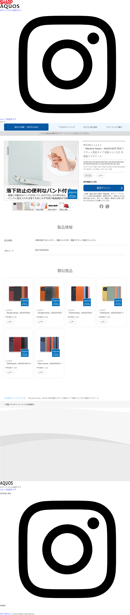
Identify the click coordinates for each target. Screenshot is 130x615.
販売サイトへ (104, 188)
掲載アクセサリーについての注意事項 (20, 404)
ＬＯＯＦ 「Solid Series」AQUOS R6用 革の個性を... (18, 363)
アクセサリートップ (67, 127)
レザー (100, 176)
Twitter (108, 206)
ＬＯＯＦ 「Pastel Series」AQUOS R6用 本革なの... (80, 313)
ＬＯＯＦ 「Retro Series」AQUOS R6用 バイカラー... (49, 363)
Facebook (102, 206)
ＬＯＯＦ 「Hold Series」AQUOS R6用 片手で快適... (111, 313)
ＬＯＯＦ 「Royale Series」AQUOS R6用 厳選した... (17, 313)
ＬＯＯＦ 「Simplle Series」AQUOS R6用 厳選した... (49, 313)
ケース (88, 176)
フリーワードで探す (114, 127)
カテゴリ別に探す (90, 127)
